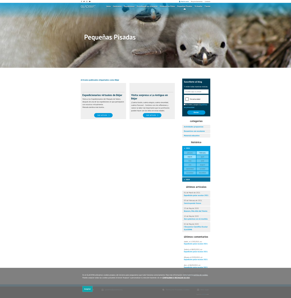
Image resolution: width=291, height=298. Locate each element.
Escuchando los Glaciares (147, 6)
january (190, 153)
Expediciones (129, 6)
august (202, 165)
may (189, 161)
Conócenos (117, 6)
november (189, 173)
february (202, 153)
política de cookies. (200, 275)
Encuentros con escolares (194, 131)
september (190, 169)
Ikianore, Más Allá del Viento (195, 211)
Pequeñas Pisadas (184, 6)
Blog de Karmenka (196, 1)
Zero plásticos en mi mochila (196, 219)
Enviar (196, 112)
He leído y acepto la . (195, 106)
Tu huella (198, 6)
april (202, 157)
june (202, 161)
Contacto (207, 1)
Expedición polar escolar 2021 (196, 195)
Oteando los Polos (167, 6)
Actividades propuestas (193, 126)
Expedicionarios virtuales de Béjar (102, 95)
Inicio (109, 6)
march (190, 157)
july (190, 165)
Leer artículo (102, 115)
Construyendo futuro (192, 203)
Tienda (207, 6)
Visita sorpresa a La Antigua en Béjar (149, 96)
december (202, 173)
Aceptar (87, 289)
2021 (188, 148)
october (202, 169)
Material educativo (191, 135)
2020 (188, 179)
